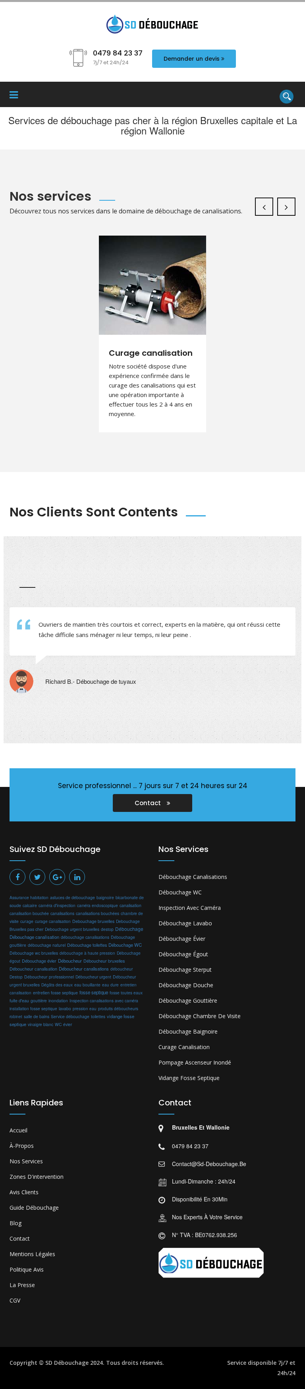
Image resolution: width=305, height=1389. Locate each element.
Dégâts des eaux (57, 985)
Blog (15, 1223)
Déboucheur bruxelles (104, 961)
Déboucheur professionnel (49, 977)
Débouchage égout (183, 954)
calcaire (30, 905)
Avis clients (24, 1192)
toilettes (98, 1016)
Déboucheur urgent (93, 977)
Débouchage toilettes (87, 945)
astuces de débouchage (72, 897)
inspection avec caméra (189, 907)
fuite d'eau (19, 1000)
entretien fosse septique (55, 993)
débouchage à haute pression (87, 953)
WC (58, 1024)
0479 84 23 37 (190, 1146)
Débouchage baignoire (188, 1031)
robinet (16, 1016)
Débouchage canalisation (34, 937)
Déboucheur (70, 960)
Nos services (26, 1161)
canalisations (62, 913)
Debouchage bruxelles (93, 921)
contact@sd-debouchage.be (209, 1164)
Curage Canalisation (184, 1047)
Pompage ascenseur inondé (194, 1062)
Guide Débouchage (34, 1207)
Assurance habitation (29, 897)
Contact (148, 803)
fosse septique (93, 992)
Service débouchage (70, 1016)
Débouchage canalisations (192, 877)
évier (67, 1024)
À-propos (22, 1145)
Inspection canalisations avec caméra (103, 1000)
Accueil (18, 1130)
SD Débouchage (67, 1362)
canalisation (130, 905)
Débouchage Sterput (185, 969)
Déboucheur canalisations (84, 968)
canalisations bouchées (97, 913)
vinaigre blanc (40, 1024)
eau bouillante (87, 985)
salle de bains (36, 1016)
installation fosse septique (33, 1008)
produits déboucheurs (118, 1008)
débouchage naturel (47, 945)
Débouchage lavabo (185, 923)
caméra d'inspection (57, 905)
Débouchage (129, 928)
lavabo (65, 1008)
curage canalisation (53, 921)
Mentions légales (32, 1254)
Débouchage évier (39, 960)
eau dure (110, 985)
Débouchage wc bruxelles (34, 953)
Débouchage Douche (185, 985)
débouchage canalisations (85, 937)
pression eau (85, 1008)
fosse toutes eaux (126, 993)
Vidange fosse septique (189, 1078)
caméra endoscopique (97, 905)
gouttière (39, 1000)
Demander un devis (192, 59)
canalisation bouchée (29, 913)
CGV (15, 1300)
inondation (58, 1000)
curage (26, 921)
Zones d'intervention (37, 1176)
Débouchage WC (125, 945)
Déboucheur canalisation (33, 968)
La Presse (22, 1285)
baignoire (105, 897)
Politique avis (27, 1269)
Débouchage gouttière (187, 1000)
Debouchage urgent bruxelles (72, 929)
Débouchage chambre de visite (199, 1016)
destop (107, 929)
